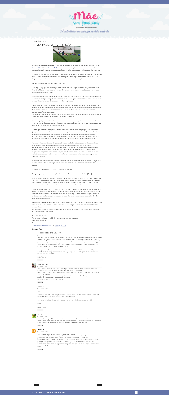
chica (39, 314)
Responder (40, 260)
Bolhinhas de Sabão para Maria (57, 68)
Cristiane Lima (42, 264)
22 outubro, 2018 (43, 288)
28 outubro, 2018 (43, 331)
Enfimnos (41, 330)
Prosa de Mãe (36, 68)
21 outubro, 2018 (43, 235)
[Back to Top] (136, 392)
